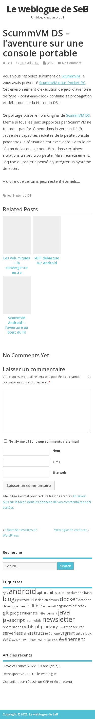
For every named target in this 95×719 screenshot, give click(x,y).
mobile (36, 621)
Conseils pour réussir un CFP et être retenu (37, 681)
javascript (14, 620)
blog (8, 599)
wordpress (48, 639)
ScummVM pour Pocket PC (62, 82)
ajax (5, 593)
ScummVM (71, 75)
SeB (9, 63)
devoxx (54, 600)
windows (30, 639)
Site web (59, 472)
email (52, 606)
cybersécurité (26, 599)
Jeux (50, 63)
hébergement (48, 613)
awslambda (74, 593)
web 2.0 (17, 640)
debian (43, 600)
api (39, 592)
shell (27, 633)
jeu (9, 195)
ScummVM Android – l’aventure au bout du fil (16, 325)
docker (69, 599)
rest (69, 627)
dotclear (84, 600)
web (7, 639)
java (64, 612)
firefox (81, 605)
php (39, 626)
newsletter (58, 619)
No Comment (71, 63)
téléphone (52, 633)
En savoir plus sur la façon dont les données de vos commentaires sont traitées (47, 502)
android (22, 591)
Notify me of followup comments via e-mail (44, 441)
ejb (45, 606)
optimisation (12, 627)
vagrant (68, 633)
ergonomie (65, 606)
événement (72, 639)
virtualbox (83, 633)
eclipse (34, 605)
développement (14, 606)
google (16, 612)
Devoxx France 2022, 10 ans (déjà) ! (31, 666)
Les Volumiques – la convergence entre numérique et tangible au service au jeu (16, 272)
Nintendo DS (22, 195)
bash (88, 592)
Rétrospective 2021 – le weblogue (30, 673)
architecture (54, 592)
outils (28, 626)
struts (38, 633)
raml (62, 627)
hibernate (30, 613)
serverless (13, 633)
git (6, 612)
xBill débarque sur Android (46, 260)
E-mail (57, 462)
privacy (51, 626)
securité (78, 627)
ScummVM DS (78, 115)
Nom (56, 450)
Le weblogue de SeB (47, 9)
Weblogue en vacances (70, 530)
